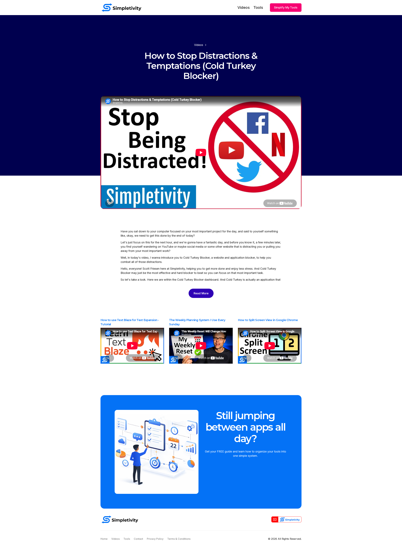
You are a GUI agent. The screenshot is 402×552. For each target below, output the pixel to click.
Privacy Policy (155, 538)
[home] (121, 8)
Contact (138, 538)
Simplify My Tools (285, 7)
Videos (243, 7)
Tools (258, 7)
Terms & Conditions (178, 538)
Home (104, 538)
